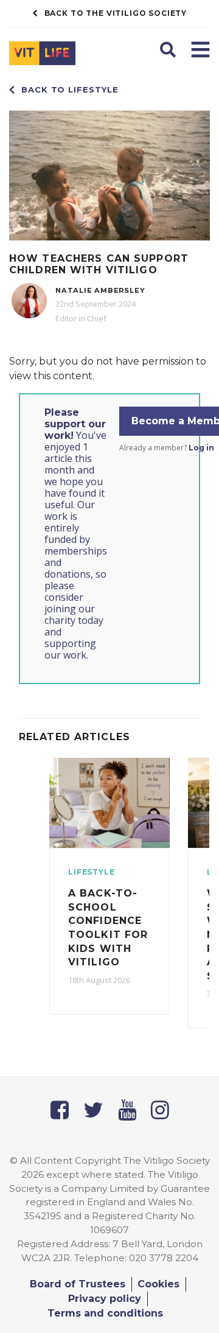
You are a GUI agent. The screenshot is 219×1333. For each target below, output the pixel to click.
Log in (201, 447)
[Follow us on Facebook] (59, 1110)
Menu (200, 48)
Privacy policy (104, 1298)
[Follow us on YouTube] (127, 1110)
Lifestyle (91, 871)
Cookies (158, 1284)
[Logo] (54, 55)
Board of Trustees (77, 1284)
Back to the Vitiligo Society (115, 13)
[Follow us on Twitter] (93, 1110)
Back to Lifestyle (69, 89)
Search (169, 48)
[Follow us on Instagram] (160, 1110)
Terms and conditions (105, 1313)
